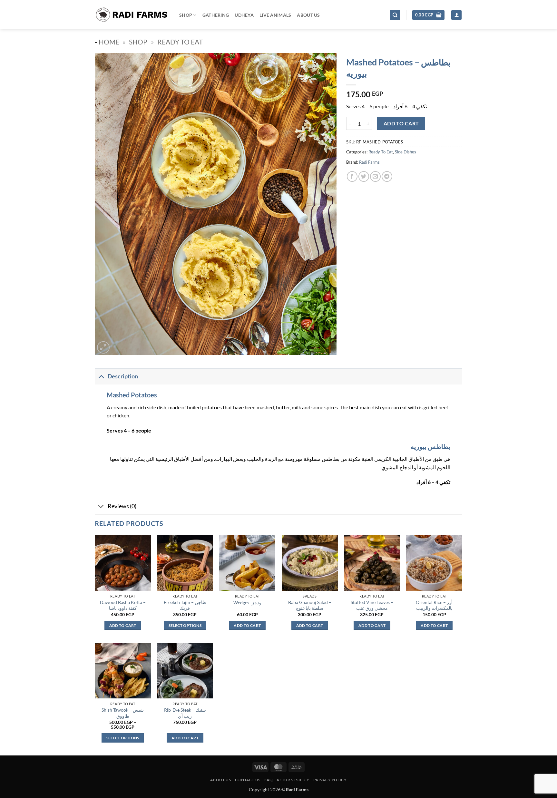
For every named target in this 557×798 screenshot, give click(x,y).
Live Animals (275, 15)
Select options (185, 625)
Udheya (244, 15)
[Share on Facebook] (352, 176)
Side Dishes (405, 151)
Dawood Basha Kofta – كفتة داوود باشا (123, 605)
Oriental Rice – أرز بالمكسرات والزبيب (434, 605)
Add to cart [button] (122, 625)
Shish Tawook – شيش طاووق (123, 713)
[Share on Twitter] (363, 176)
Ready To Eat (180, 42)
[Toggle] (101, 376)
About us (220, 779)
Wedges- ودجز (247, 602)
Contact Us (247, 779)
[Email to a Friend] (375, 176)
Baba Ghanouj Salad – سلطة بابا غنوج (309, 605)
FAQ (268, 779)
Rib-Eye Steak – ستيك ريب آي (185, 713)
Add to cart (401, 123)
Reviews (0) (122, 506)
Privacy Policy (330, 779)
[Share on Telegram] (387, 176)
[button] (428, 15)
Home (109, 42)
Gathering (215, 15)
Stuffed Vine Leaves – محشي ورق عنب (372, 605)
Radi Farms (369, 162)
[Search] (395, 15)
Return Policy (293, 779)
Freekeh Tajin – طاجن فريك (185, 605)
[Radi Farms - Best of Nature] (132, 15)
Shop (185, 15)
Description (123, 376)
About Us (308, 15)
